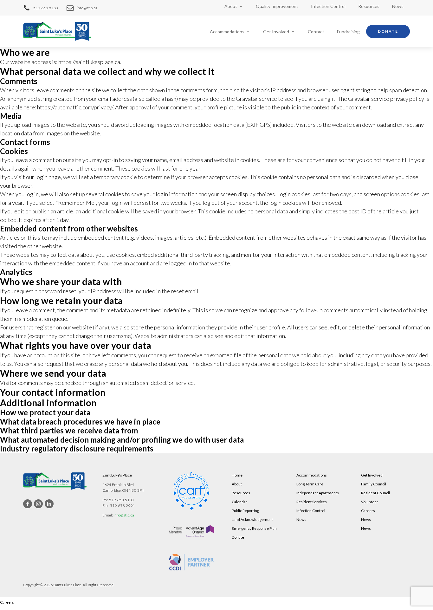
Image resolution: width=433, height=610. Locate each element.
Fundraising (348, 31)
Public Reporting (245, 510)
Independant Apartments (317, 492)
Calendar (239, 501)
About (230, 6)
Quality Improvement (277, 6)
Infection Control (328, 6)
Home (237, 475)
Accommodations (227, 31)
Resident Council (375, 492)
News (398, 6)
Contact (316, 31)
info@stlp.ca (123, 515)
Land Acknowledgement (252, 519)
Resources (368, 6)
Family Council (373, 484)
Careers (368, 510)
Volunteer (369, 501)
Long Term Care (309, 484)
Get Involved (276, 31)
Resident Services (311, 501)
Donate (388, 31)
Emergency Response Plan (254, 528)
